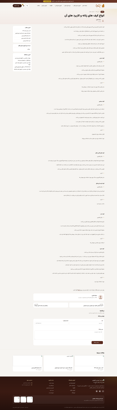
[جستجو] (27, 5)
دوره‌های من (51, 385)
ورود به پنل (51, 383)
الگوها (51, 5)
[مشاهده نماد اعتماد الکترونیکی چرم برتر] (30, 399)
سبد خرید (52, 390)
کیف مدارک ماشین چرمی (25, 38)
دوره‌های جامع (72, 385)
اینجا (79, 290)
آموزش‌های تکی (72, 383)
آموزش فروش (44, 5)
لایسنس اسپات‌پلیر (50, 388)
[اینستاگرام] (103, 391)
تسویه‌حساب (51, 393)
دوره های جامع (67, 5)
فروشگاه (73, 393)
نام (102, 320)
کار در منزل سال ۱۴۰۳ (26, 30)
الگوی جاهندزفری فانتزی (19, 67)
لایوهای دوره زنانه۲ (21, 60)
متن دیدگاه (100, 329)
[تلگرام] (100, 391)
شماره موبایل (65, 320)
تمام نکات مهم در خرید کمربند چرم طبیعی (22, 33)
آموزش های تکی (58, 5)
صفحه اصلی (84, 5)
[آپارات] (96, 391)
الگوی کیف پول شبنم (19, 58)
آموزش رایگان (72, 390)
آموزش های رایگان (77, 5)
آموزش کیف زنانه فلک (18, 69)
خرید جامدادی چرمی (26, 40)
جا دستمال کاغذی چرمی (26, 35)
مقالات (38, 5)
